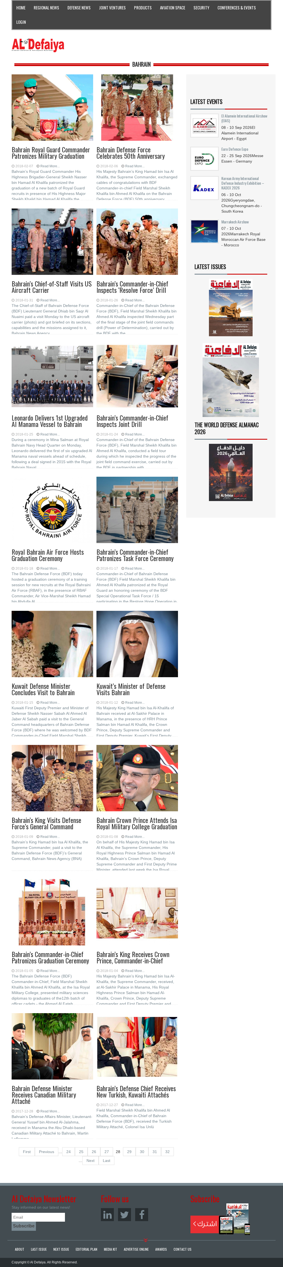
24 (68, 1151)
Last (106, 1160)
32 (167, 1151)
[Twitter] (124, 1214)
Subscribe (220, 1219)
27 (106, 1151)
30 (142, 1151)
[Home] (38, 45)
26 (94, 1151)
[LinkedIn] (107, 1214)
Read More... (50, 166)
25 (81, 1151)
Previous (46, 1151)
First (27, 1151)
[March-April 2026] (231, 309)
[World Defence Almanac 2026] (231, 472)
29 (129, 1151)
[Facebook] (141, 1214)
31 (155, 1151)
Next (91, 1160)
